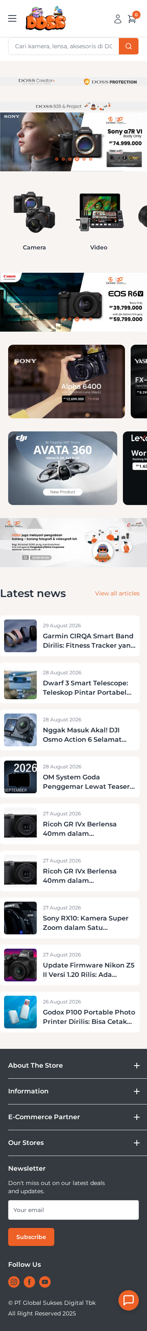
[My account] (118, 18)
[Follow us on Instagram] (14, 1282)
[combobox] (73, 46)
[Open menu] (12, 18)
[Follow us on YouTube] (45, 1282)
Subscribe (31, 1237)
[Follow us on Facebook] (29, 1282)
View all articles (117, 593)
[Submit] (128, 46)
